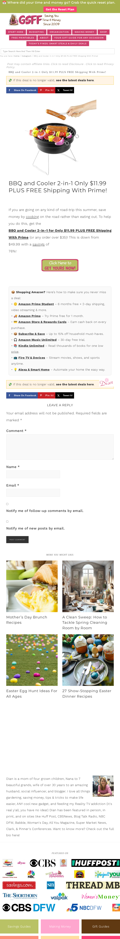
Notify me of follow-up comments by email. (45, 511)
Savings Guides (19, 926)
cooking (32, 217)
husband (13, 791)
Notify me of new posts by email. (35, 528)
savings (38, 244)
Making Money (60, 926)
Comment (16, 431)
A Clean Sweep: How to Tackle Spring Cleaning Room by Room (84, 622)
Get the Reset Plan (60, 9)
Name (13, 467)
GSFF (34, 19)
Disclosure (76, 64)
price (15, 352)
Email (12, 485)
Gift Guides (100, 926)
